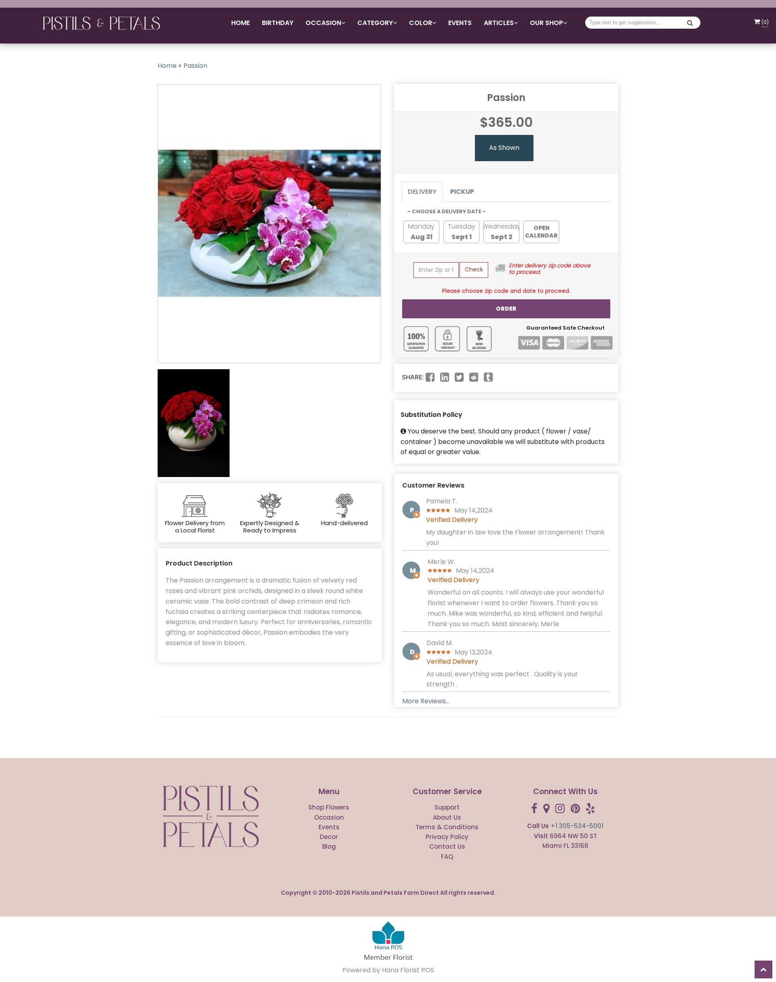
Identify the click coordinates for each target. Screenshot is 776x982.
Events (460, 22)
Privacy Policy (447, 837)
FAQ (447, 856)
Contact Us (447, 846)
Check (474, 269)
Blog (329, 846)
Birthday (277, 22)
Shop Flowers (328, 807)
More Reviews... (425, 701)
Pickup (462, 191)
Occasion (329, 817)
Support (447, 807)
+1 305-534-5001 (576, 826)
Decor (329, 837)
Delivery (422, 191)
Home (240, 22)
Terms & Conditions (447, 827)
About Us (447, 817)
